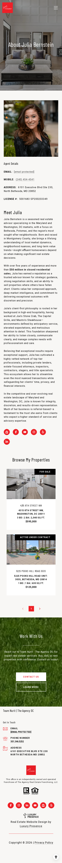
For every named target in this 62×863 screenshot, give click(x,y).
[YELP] (43, 432)
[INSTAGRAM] (34, 432)
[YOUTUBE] (25, 432)
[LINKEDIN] (7, 442)
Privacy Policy (44, 842)
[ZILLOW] (7, 432)
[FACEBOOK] (16, 432)
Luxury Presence (31, 826)
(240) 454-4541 (25, 179)
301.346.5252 (17, 741)
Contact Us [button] (31, 677)
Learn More (31, 687)
